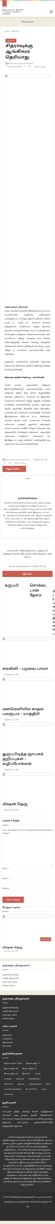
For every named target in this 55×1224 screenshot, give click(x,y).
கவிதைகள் (6, 1035)
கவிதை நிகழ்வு (8, 985)
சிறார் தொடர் (8, 1084)
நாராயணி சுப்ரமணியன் (12, 1089)
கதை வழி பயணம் (9, 982)
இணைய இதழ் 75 (33, 1063)
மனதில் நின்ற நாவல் (10, 978)
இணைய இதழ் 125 (11, 1074)
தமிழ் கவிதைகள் (35, 1084)
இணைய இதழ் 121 (29, 1068)
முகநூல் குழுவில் (29, 1115)
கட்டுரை (38, 1074)
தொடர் (48, 1084)
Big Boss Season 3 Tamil (13, 1063)
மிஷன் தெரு (12, 947)
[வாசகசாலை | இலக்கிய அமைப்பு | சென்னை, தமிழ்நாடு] (14, 12)
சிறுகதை (21, 1084)
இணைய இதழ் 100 (11, 1068)
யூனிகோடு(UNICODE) (43, 1122)
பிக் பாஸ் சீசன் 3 (31, 1089)
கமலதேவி (7, 1079)
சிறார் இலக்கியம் (34, 1079)
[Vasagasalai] (28, 21)
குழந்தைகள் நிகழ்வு (10, 974)
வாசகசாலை (8, 1094)
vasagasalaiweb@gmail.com (25, 1119)
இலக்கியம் (26, 1074)
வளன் (44, 1089)
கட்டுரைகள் (7, 1039)
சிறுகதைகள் (7, 1042)
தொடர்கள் (6, 1046)
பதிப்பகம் (11, 40)
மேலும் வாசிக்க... (28, 1184)
